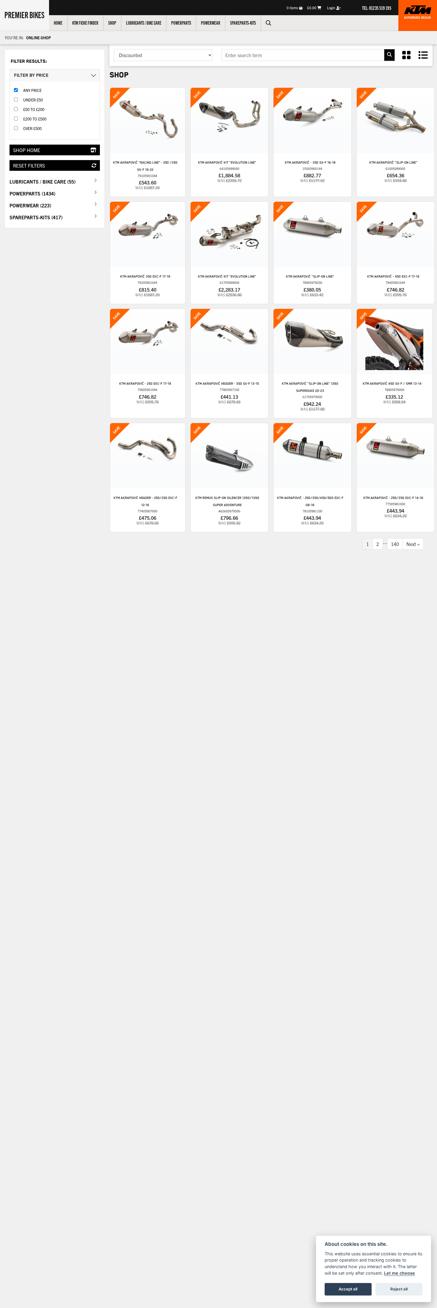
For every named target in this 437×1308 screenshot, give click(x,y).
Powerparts (181, 23)
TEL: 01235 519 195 (376, 8)
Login (331, 7)
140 (395, 544)
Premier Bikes (24, 14)
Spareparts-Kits (243, 23)
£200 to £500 (34, 118)
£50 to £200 (33, 109)
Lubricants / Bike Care (143, 23)
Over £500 (32, 128)
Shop (112, 23)
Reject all (399, 1289)
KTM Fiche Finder (85, 23)
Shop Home (26, 150)
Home (58, 23)
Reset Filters (29, 165)
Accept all (348, 1289)
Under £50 (33, 99)
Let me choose (399, 1273)
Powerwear (210, 23)
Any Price (32, 90)
